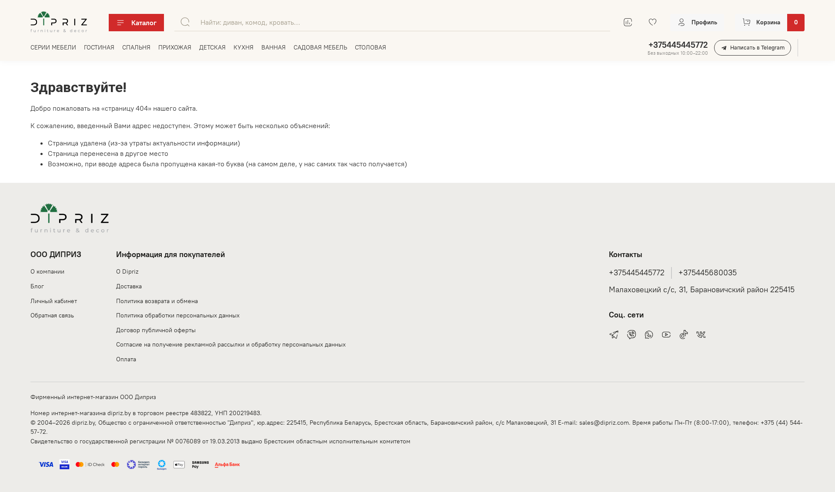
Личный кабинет (53, 301)
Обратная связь (52, 315)
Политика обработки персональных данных (178, 315)
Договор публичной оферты (156, 330)
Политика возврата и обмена (157, 301)
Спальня (136, 47)
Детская (212, 47)
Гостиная (99, 47)
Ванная (273, 47)
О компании (47, 271)
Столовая (370, 47)
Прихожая (174, 47)
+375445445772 (678, 45)
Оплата (126, 359)
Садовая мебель (320, 47)
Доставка (129, 286)
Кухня (244, 47)
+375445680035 (707, 272)
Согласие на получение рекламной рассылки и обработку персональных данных (231, 344)
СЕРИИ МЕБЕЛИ (53, 47)
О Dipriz (127, 271)
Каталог (144, 22)
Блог (37, 286)
